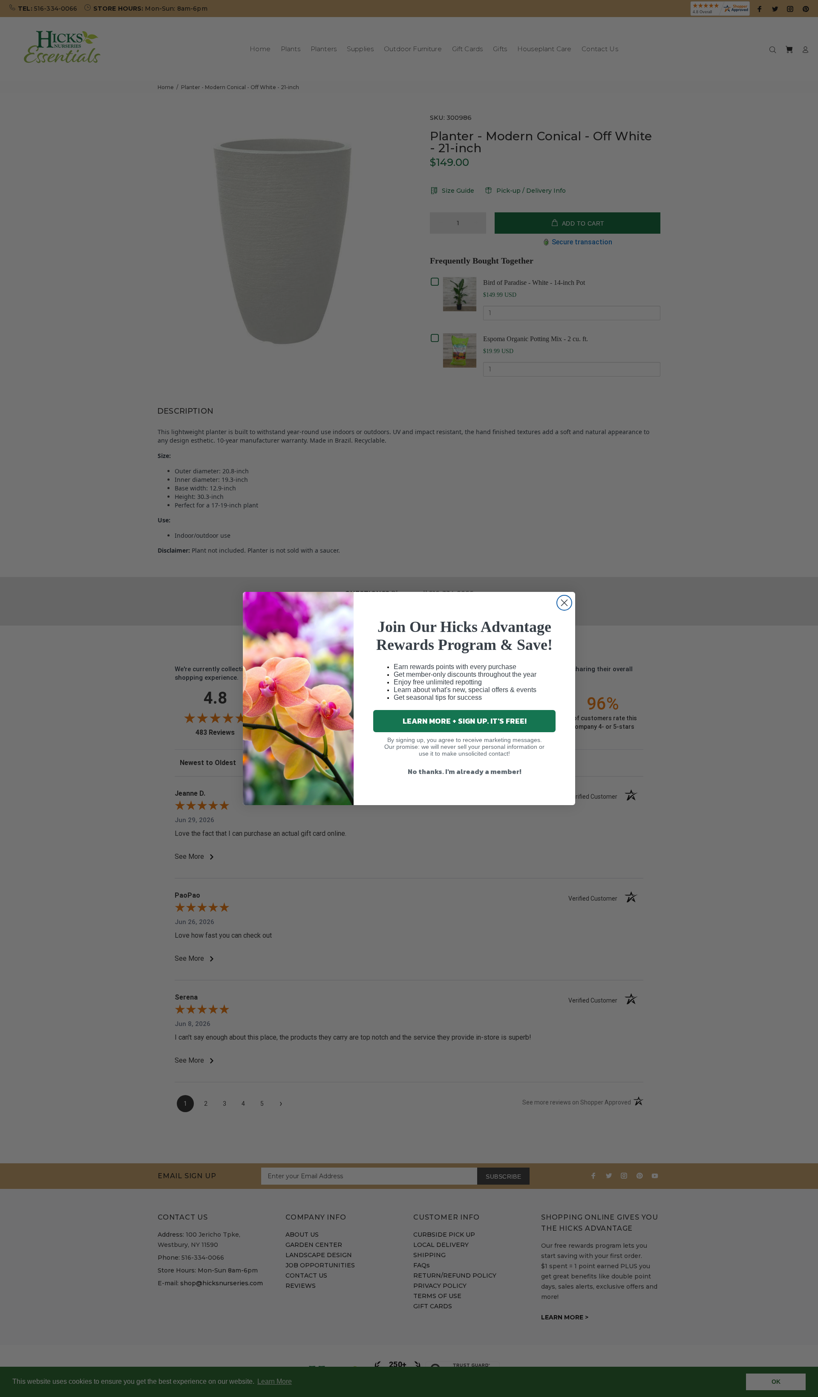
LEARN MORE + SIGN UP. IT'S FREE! (465, 721)
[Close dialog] (564, 602)
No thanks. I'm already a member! (464, 771)
